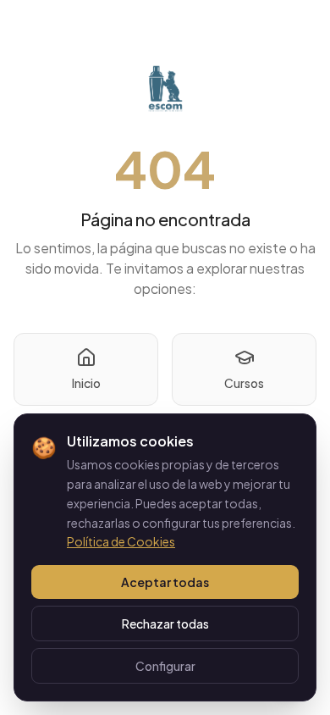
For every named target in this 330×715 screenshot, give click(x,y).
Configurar (165, 665)
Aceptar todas (165, 582)
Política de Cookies (121, 541)
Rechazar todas (165, 623)
